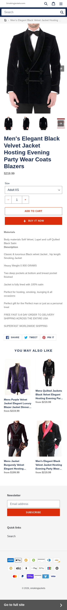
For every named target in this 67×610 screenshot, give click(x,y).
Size (7, 183)
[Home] (5, 20)
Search (11, 536)
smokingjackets (37, 588)
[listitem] (8, 123)
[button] (46, 3)
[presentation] (61, 123)
